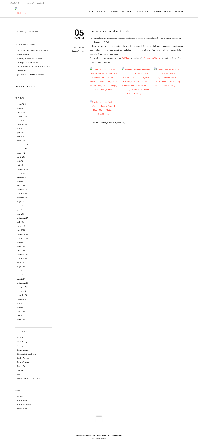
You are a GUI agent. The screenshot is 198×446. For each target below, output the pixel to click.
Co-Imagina (21, 346)
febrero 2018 (21, 246)
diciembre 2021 (22, 190)
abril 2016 (20, 316)
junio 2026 (20, 108)
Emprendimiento (22, 350)
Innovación (21, 366)
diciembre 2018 (22, 234)
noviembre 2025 (22, 116)
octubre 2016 (21, 291)
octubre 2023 (21, 173)
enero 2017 (21, 279)
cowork (95, 123)
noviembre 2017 (22, 259)
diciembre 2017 (22, 255)
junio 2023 (20, 181)
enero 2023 (21, 185)
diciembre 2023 (22, 169)
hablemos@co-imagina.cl (35, 3)
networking (121, 123)
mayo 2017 (21, 267)
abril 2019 (20, 222)
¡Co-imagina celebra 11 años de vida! (30, 58)
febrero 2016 (21, 320)
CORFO (125, 58)
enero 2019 (21, 230)
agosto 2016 (21, 299)
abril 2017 (20, 271)
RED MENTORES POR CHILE (28, 378)
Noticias (20, 370)
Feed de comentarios (24, 405)
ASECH (20, 338)
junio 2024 (20, 161)
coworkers (102, 123)
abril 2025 (20, 137)
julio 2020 (20, 210)
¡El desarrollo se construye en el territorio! (31, 75)
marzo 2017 (21, 275)
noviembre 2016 (22, 287)
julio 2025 (20, 129)
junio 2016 (20, 307)
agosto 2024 (21, 157)
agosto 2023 (21, 177)
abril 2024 (20, 165)
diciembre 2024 (22, 145)
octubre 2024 (21, 153)
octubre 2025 (21, 120)
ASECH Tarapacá (23, 342)
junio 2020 (20, 214)
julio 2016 (20, 303)
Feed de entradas (23, 401)
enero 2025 (21, 141)
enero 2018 (21, 250)
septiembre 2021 (22, 198)
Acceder (20, 396)
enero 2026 (21, 112)
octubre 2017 (21, 263)
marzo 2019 (21, 226)
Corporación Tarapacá (152, 58)
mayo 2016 (21, 311)
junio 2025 (20, 133)
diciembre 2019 (22, 218)
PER (18, 374)
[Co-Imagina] (21, 11)
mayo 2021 (21, 202)
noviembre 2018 (22, 238)
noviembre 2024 (22, 149)
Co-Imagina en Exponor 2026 (27, 63)
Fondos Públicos (23, 358)
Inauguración (111, 123)
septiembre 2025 (22, 125)
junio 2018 (20, 242)
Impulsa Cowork (78, 51)
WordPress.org (22, 409)
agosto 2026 (21, 104)
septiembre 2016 (22, 295)
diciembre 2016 (22, 283)
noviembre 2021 (22, 194)
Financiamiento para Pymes (26, 354)
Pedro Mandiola (78, 47)
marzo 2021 (21, 206)
